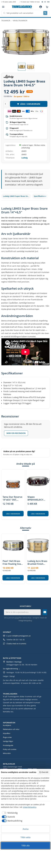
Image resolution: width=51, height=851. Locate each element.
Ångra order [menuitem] (7, 737)
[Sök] (45, 13)
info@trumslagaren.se (21, 636)
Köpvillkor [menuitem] (6, 733)
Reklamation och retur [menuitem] (11, 729)
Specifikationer (40, 196)
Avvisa (25, 829)
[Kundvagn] (46, 6)
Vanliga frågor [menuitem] (8, 741)
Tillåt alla (25, 845)
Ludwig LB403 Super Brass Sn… (16, 196)
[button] (3, 7)
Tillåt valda (25, 837)
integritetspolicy (25, 620)
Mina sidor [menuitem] (7, 753)
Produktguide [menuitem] (8, 745)
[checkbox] (9, 812)
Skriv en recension (16, 433)
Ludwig (24, 158)
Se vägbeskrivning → (11, 668)
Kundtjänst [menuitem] (7, 725)
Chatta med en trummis (16, 643)
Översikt (44, 772)
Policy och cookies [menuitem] (9, 749)
